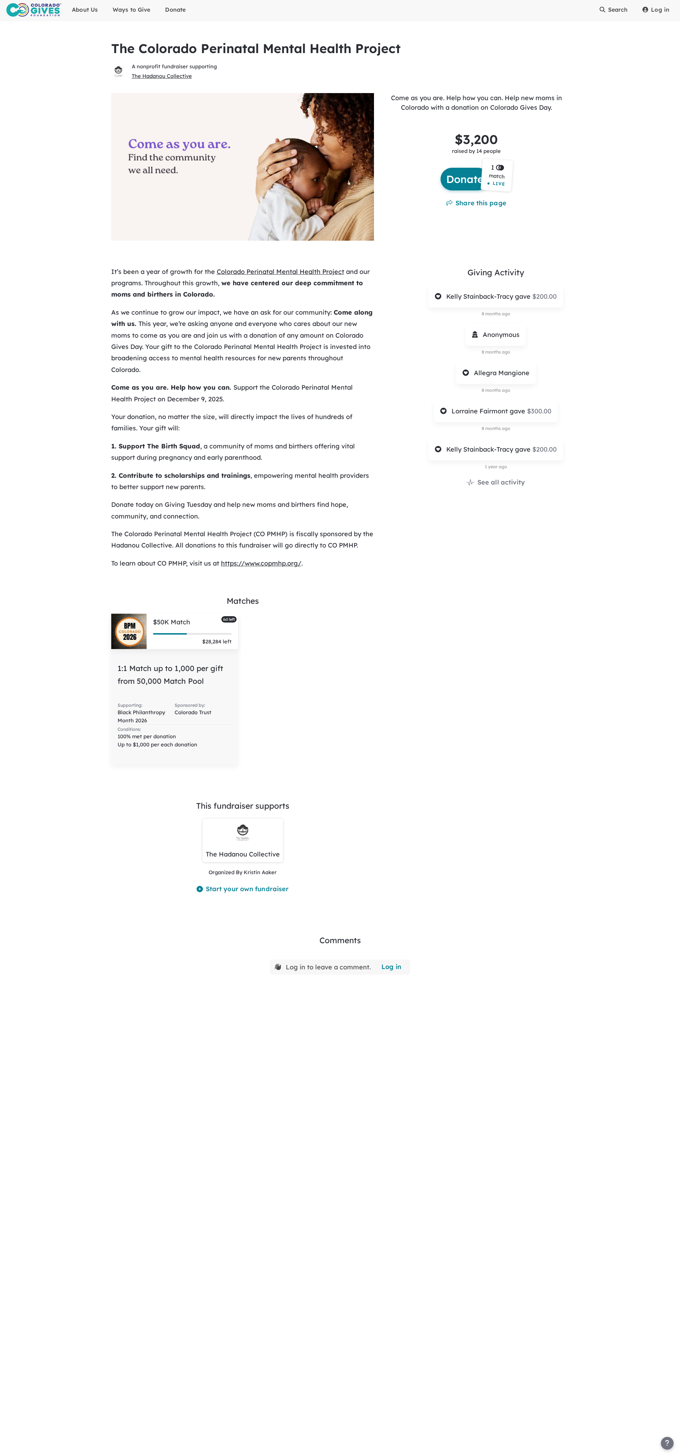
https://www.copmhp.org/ (261, 563)
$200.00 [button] (544, 296)
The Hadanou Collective (162, 76)
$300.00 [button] (539, 411)
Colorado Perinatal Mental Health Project (280, 272)
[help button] (667, 1443)
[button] (497, 175)
